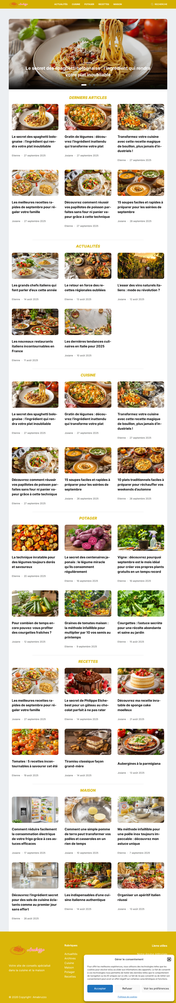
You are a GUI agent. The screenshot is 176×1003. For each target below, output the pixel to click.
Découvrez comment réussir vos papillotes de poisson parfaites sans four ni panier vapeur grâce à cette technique (88, 209)
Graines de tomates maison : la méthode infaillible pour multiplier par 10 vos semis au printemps (88, 630)
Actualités (61, 4)
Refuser (127, 988)
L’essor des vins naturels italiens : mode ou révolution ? (140, 287)
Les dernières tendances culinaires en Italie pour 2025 (88, 343)
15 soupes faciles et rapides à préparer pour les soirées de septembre (140, 207)
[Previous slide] (28, 55)
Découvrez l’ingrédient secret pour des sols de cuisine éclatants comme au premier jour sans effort (35, 902)
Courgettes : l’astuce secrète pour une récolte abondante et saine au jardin (140, 627)
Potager (89, 4)
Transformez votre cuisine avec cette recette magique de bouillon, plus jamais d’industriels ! (140, 144)
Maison (117, 4)
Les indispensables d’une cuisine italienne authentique (88, 897)
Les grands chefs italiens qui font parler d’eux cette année (34, 287)
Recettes (103, 4)
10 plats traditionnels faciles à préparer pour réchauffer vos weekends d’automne (141, 484)
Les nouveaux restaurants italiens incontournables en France (33, 346)
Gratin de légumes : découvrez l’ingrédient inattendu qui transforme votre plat (88, 71)
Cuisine (76, 4)
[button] (169, 959)
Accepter (100, 988)
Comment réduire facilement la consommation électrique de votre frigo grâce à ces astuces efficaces (34, 836)
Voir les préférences (156, 988)
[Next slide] (148, 55)
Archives (70, 958)
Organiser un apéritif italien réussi (139, 897)
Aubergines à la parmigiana (139, 763)
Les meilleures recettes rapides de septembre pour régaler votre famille (34, 207)
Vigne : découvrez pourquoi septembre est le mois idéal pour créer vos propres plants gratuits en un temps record (141, 564)
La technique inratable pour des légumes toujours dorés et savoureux (33, 562)
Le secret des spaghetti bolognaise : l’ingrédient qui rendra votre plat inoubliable (34, 141)
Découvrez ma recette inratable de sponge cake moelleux (139, 705)
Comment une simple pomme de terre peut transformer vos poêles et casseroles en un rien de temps (88, 836)
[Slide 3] (94, 85)
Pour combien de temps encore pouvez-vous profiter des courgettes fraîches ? (33, 627)
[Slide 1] (82, 85)
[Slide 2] (88, 85)
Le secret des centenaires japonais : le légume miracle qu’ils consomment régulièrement (87, 564)
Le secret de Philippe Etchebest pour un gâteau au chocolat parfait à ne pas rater (87, 705)
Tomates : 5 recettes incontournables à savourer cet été (35, 763)
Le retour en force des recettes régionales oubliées (85, 287)
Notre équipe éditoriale (152, 954)
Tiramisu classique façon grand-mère (84, 763)
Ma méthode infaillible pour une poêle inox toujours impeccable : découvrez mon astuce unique (139, 836)
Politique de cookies (127, 996)
